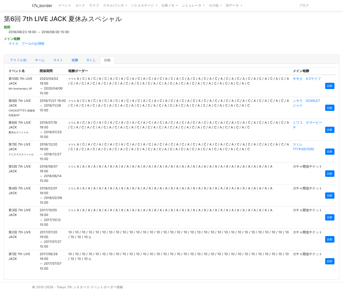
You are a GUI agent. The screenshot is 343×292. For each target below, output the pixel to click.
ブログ (304, 5)
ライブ (94, 5)
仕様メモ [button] (168, 5)
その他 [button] (214, 5)
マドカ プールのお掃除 (26, 43)
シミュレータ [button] (192, 5)
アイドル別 (18, 60)
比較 (107, 60)
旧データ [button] (233, 5)
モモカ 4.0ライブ (307, 79)
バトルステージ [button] (143, 5)
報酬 (75, 60)
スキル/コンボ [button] (114, 5)
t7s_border (42, 5)
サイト (58, 60)
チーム (40, 60)
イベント (64, 5)
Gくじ (91, 60)
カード (80, 5)
